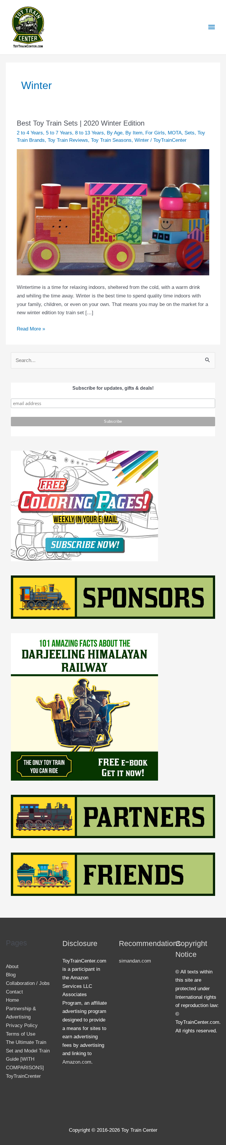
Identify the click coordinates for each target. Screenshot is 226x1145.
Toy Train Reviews (68, 140)
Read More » (31, 328)
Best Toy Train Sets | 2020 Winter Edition (80, 123)
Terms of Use (20, 1034)
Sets (190, 133)
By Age (114, 133)
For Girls (155, 133)
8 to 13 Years (89, 133)
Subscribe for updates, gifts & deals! (113, 388)
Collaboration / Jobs (28, 983)
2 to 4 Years (30, 133)
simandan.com (135, 961)
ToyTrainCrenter (23, 1076)
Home (12, 1000)
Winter (141, 140)
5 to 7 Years (59, 133)
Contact (14, 992)
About (12, 966)
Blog (11, 975)
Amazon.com (76, 1062)
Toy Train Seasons (111, 140)
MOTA (175, 133)
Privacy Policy (22, 1025)
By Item (133, 133)
